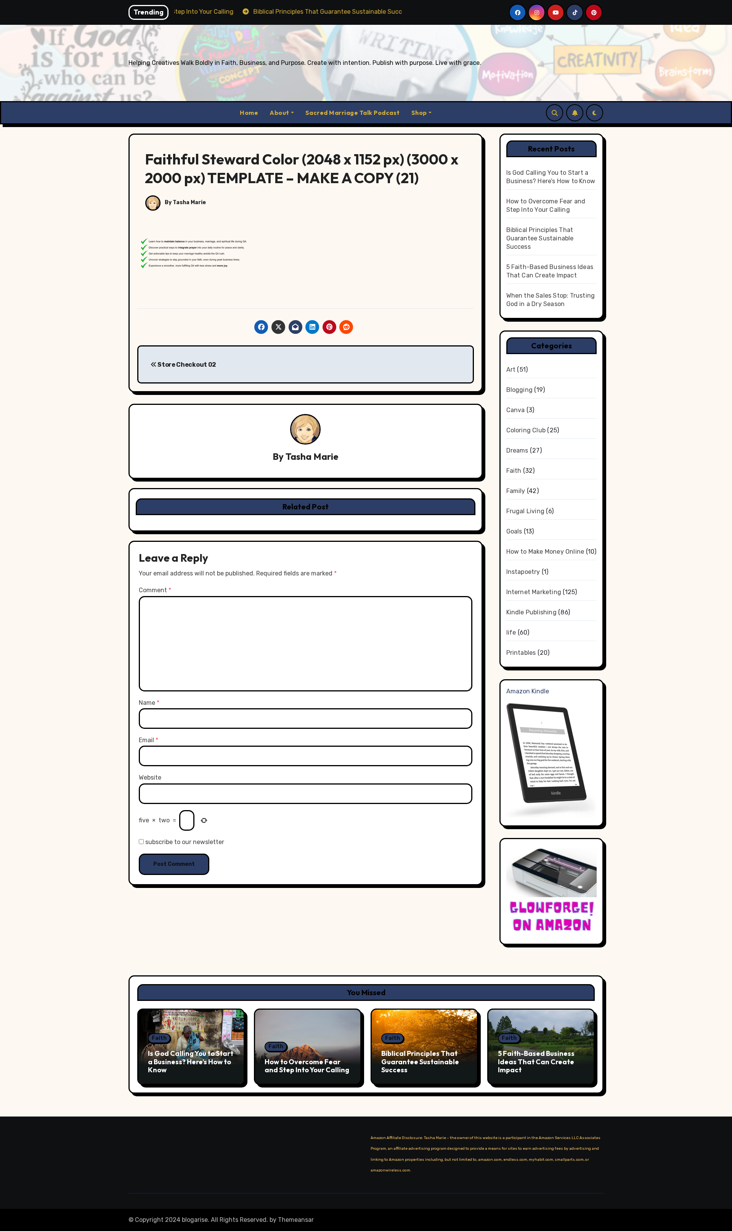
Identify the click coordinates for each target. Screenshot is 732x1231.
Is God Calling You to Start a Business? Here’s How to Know (190, 1061)
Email (148, 740)
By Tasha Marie (185, 202)
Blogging (519, 389)
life (511, 632)
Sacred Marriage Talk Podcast (352, 112)
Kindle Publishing (531, 612)
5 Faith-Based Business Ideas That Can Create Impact (536, 1061)
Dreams (517, 450)
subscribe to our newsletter (184, 842)
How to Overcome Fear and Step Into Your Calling (307, 1066)
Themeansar (296, 1219)
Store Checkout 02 (186, 364)
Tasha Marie (312, 456)
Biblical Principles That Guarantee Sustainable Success (540, 238)
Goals (514, 531)
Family (515, 491)
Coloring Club (526, 430)
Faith (514, 470)
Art (511, 369)
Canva (515, 410)
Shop (419, 112)
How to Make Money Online (545, 551)
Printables (521, 652)
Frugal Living (525, 511)
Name (149, 702)
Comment (155, 590)
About (279, 112)
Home (249, 112)
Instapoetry (523, 571)
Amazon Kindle (527, 691)
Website (150, 777)
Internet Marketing (534, 592)
